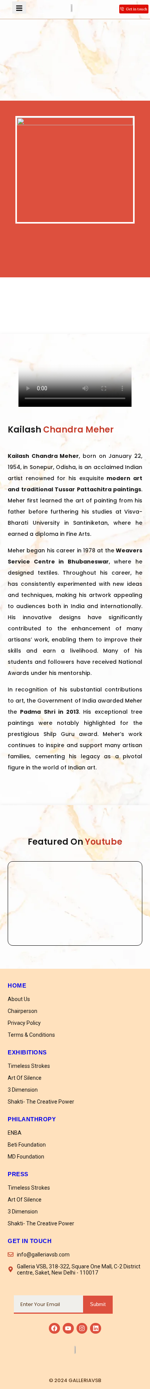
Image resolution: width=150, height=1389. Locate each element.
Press (18, 1174)
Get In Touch (30, 1241)
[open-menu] (19, 7)
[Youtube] (68, 1328)
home (17, 985)
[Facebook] (54, 1328)
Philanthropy (32, 1119)
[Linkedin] (95, 1328)
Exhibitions (27, 1052)
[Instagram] (82, 1328)
